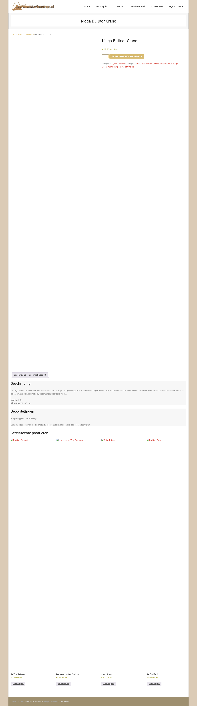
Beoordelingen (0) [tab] (37, 375)
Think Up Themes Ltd (34, 701)
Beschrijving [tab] (20, 375)
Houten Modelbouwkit (162, 63)
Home (87, 6)
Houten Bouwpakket (143, 63)
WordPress (64, 701)
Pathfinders (129, 66)
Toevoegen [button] (18, 683)
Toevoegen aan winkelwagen (126, 56)
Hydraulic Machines (26, 34)
